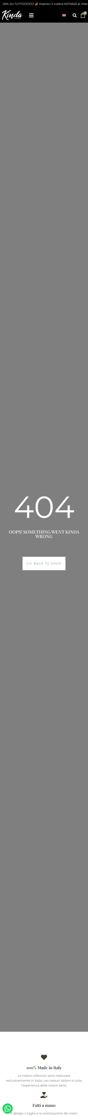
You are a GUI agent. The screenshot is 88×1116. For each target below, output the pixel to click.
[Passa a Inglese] (64, 15)
